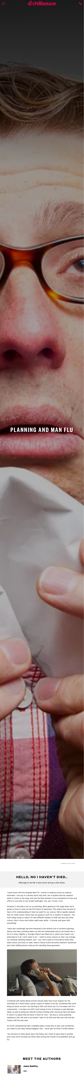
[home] (42, 3)
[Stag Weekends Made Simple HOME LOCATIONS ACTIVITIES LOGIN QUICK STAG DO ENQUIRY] (3, 3)
